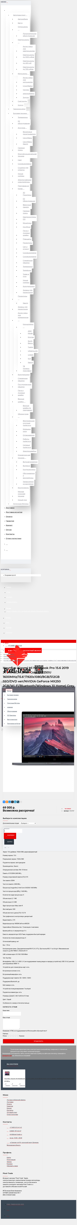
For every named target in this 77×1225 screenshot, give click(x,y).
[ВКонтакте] (4, 802)
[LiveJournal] (18, 802)
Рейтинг (5, 1033)
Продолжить (38, 1041)
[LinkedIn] (15, 802)
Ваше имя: (6, 1010)
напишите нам (7, 1055)
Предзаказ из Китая (10, 656)
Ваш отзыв (6, 1017)
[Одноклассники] (7, 802)
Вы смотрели (12, 1064)
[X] (12, 802)
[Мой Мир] (9, 802)
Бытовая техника (9, 654)
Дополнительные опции (11, 823)
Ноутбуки (6, 658)
